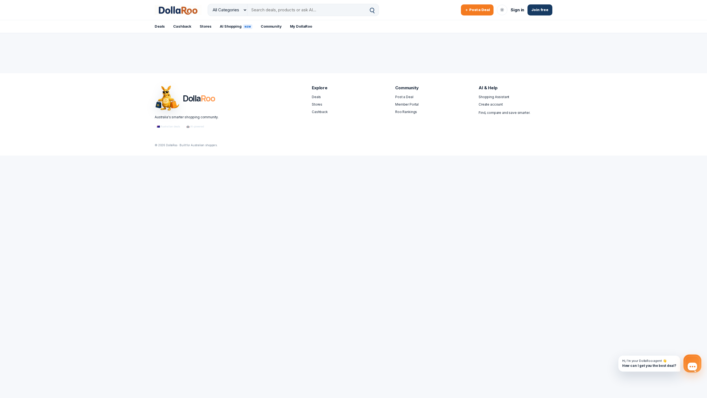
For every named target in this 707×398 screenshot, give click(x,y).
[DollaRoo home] (178, 10)
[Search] (372, 10)
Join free (539, 9)
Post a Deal (404, 97)
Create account (491, 104)
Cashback (182, 26)
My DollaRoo (301, 26)
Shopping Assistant (494, 97)
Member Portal (407, 104)
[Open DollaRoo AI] (692, 363)
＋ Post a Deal (477, 9)
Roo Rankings (406, 112)
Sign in (517, 9)
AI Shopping (235, 26)
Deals (160, 26)
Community (271, 26)
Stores (206, 26)
